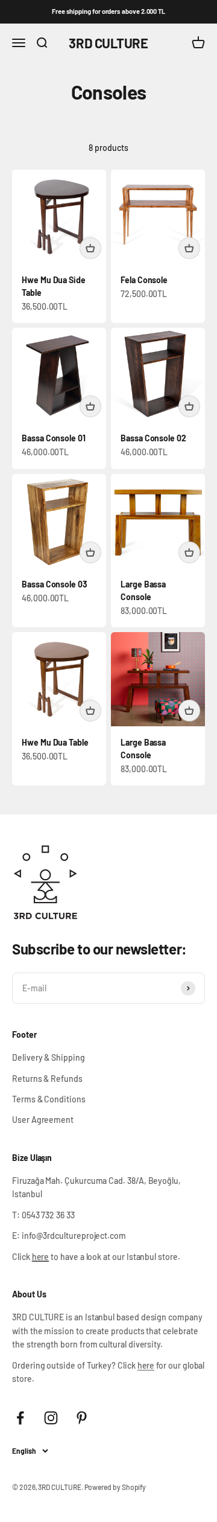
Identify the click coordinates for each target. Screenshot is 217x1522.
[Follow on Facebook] (20, 1418)
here (146, 1365)
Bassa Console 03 (54, 584)
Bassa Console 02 (153, 438)
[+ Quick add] (90, 248)
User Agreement (43, 1119)
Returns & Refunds (47, 1078)
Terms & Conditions (49, 1099)
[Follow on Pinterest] (82, 1418)
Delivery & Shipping (48, 1057)
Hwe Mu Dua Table (55, 742)
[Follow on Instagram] (51, 1418)
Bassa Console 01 (54, 438)
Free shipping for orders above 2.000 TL (108, 11)
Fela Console (144, 280)
